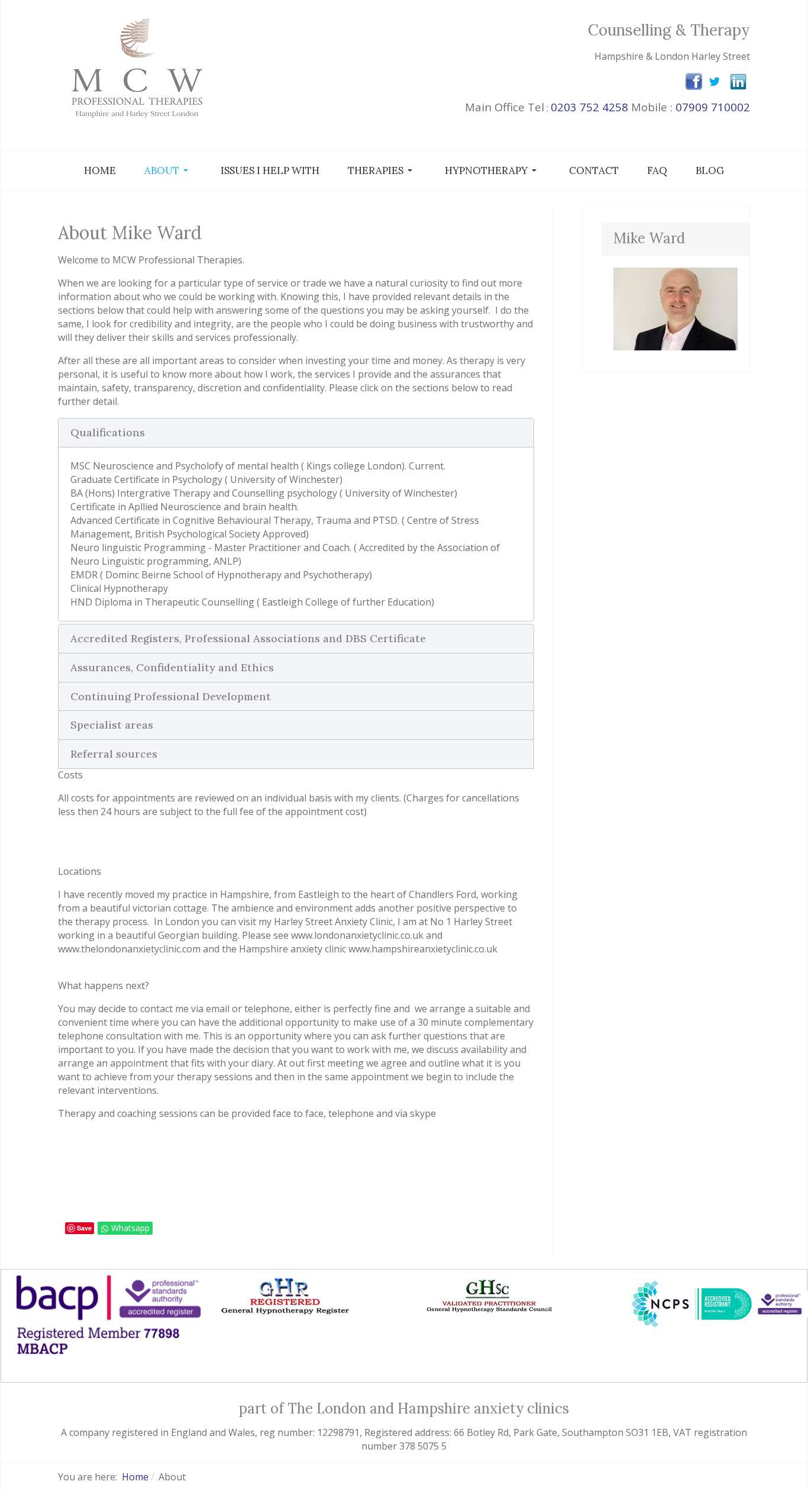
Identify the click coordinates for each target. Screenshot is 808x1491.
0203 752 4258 (589, 106)
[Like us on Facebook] (694, 81)
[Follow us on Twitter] (714, 81)
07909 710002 (713, 106)
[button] (168, 170)
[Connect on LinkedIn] (738, 80)
